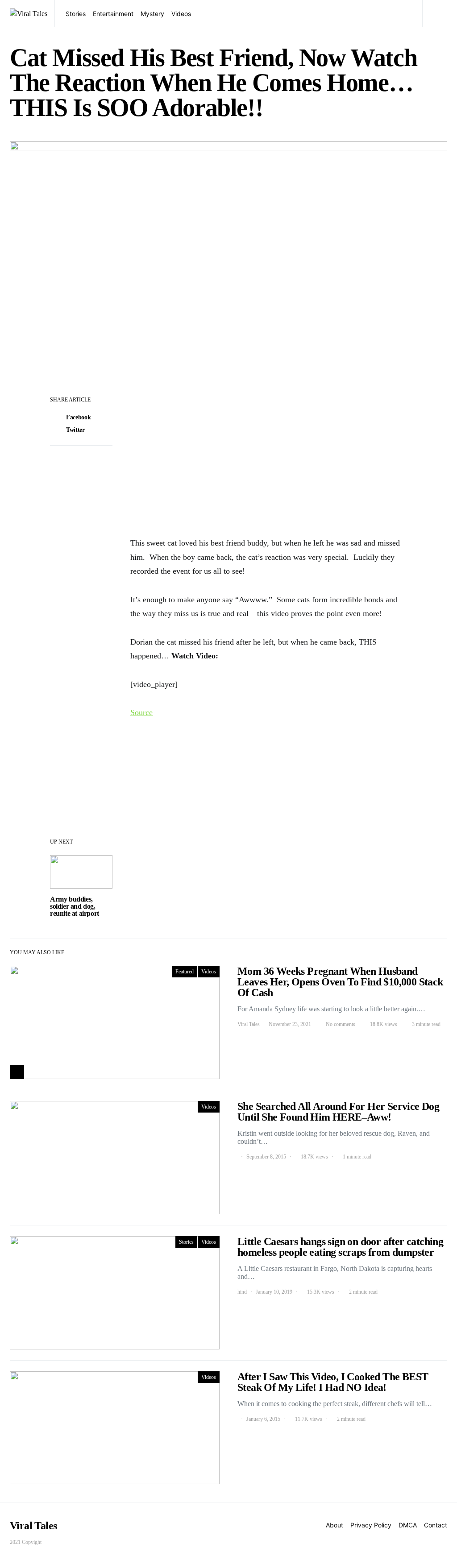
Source (141, 712)
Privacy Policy (370, 1525)
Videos (181, 13)
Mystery (152, 13)
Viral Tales (248, 1024)
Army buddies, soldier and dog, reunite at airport (74, 906)
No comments (340, 1024)
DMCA (408, 1525)
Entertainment (113, 13)
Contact (435, 1525)
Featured (184, 971)
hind (242, 1292)
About (334, 1525)
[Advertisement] (268, 459)
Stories (76, 13)
